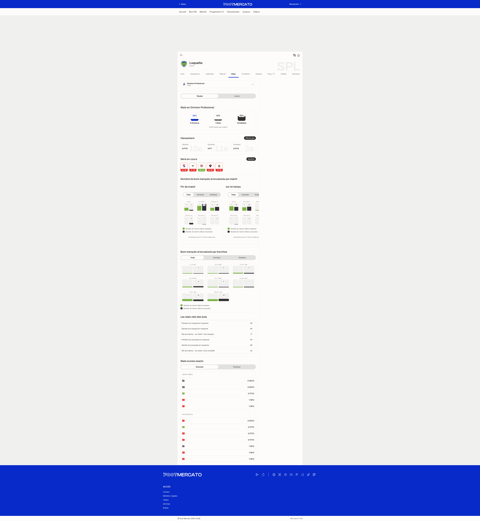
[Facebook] (274, 474)
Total (188, 195)
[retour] (181, 55)
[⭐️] (298, 55)
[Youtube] (291, 474)
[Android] (257, 474)
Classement (195, 74)
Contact (166, 492)
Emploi (165, 508)
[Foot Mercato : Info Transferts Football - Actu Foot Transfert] (237, 4)
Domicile (200, 195)
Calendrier (210, 74)
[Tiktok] (308, 474)
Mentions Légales (170, 496)
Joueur (237, 96)
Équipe (200, 96)
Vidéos (165, 500)
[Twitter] (280, 474)
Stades (283, 74)
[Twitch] (314, 474)
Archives (166, 504)
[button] (182, 4)
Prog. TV (271, 74)
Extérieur (213, 195)
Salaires (259, 74)
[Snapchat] (302, 474)
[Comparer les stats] (294, 55)
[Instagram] (285, 474)
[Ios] (263, 474)
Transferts (246, 74)
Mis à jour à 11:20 (296, 518)
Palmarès (296, 74)
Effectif (223, 74)
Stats (233, 74)
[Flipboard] (297, 474)
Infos (182, 74)
